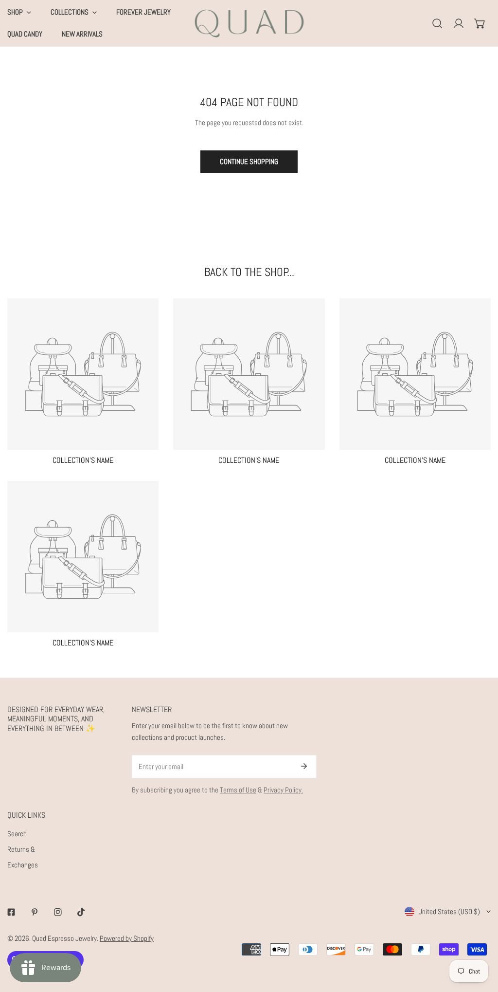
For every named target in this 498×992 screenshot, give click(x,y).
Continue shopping (249, 161)
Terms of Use (238, 789)
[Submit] (304, 766)
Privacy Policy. (283, 789)
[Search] (437, 23)
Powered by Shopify (127, 938)
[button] (480, 23)
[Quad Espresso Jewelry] (249, 23)
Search (17, 833)
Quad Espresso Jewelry (64, 938)
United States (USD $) (449, 911)
